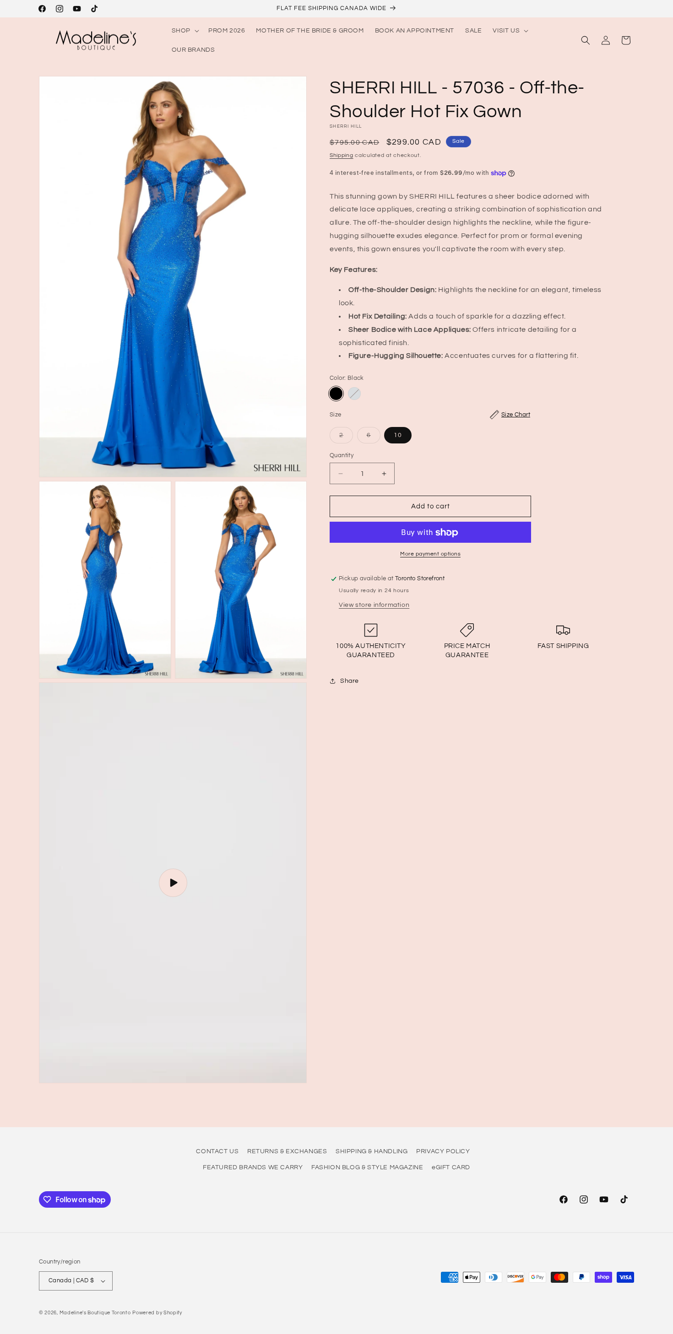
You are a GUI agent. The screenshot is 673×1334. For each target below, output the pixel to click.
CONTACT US (217, 1151)
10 (398, 435)
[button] (184, 30)
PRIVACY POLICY (443, 1151)
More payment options (430, 554)
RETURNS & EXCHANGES (287, 1151)
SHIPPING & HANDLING (371, 1151)
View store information (374, 605)
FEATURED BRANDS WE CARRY (253, 1167)
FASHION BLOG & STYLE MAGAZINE (367, 1167)
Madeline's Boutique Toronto (95, 1312)
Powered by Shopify (157, 1312)
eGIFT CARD (451, 1167)
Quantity (341, 455)
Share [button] (349, 681)
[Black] (336, 393)
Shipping (341, 155)
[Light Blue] (354, 393)
